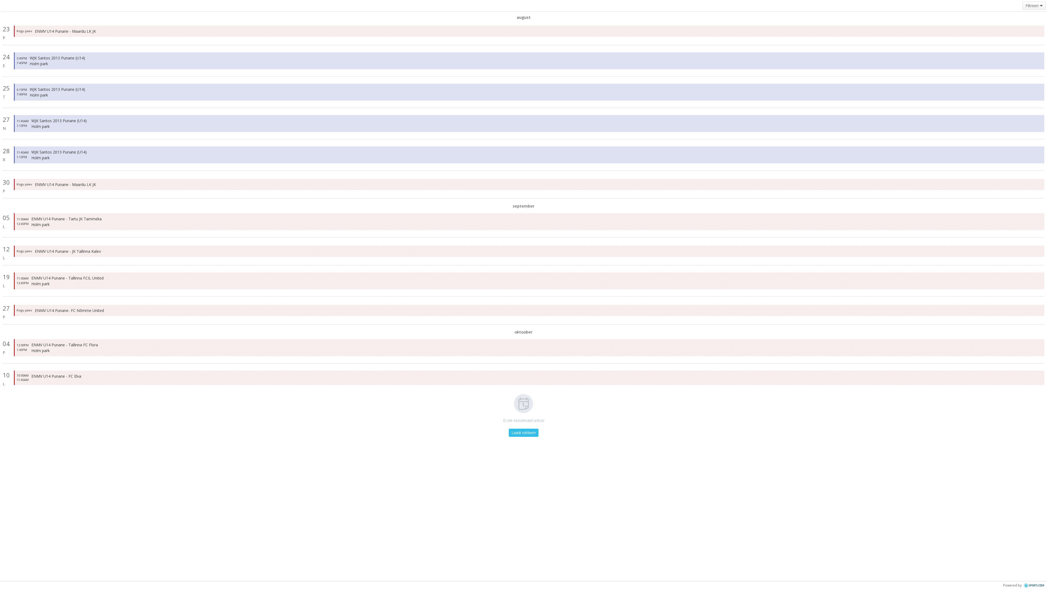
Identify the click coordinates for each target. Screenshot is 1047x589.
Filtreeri (1032, 5)
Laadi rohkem (524, 432)
